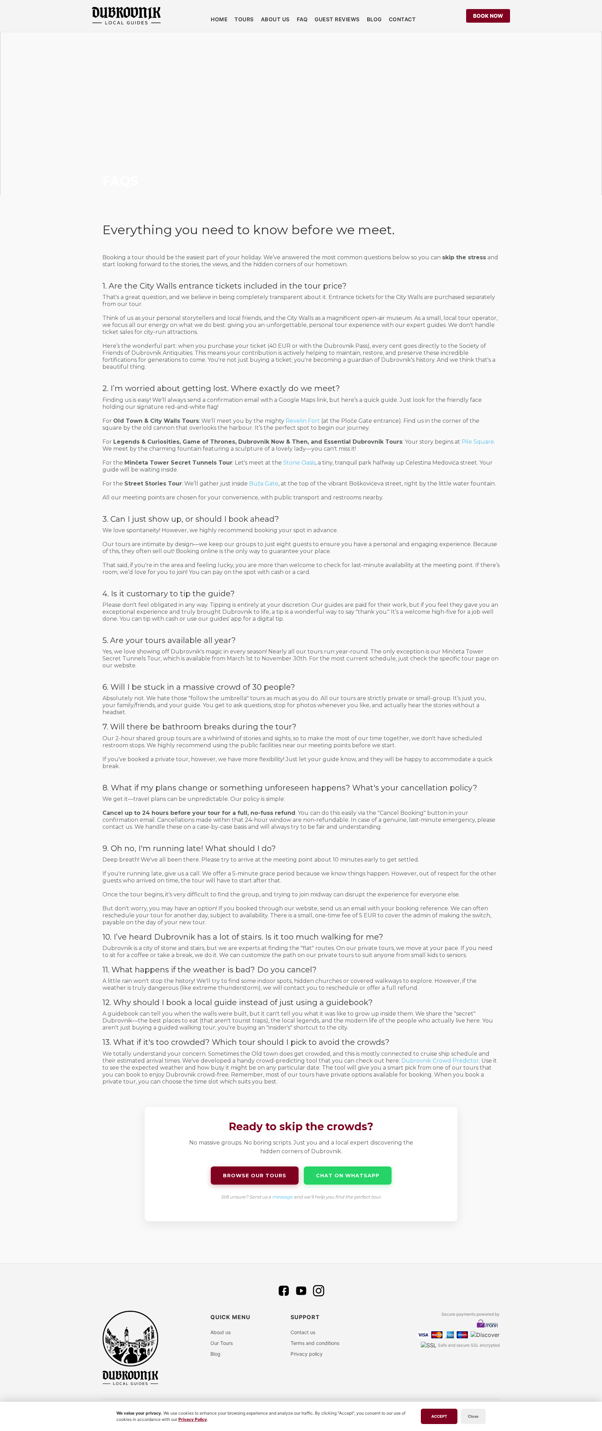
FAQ (302, 19)
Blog (215, 1354)
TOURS (244, 19)
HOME (219, 19)
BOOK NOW (488, 16)
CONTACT (402, 19)
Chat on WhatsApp (347, 1175)
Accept (439, 1416)
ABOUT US (275, 19)
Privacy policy (307, 1354)
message (282, 1197)
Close (473, 1416)
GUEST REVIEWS (337, 19)
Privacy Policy (192, 1419)
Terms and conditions (315, 1343)
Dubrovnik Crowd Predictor (440, 1060)
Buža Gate (263, 483)
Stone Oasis (299, 462)
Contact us (303, 1332)
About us (220, 1332)
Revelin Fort (303, 421)
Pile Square (478, 441)
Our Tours (221, 1343)
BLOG (374, 19)
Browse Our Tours (254, 1175)
